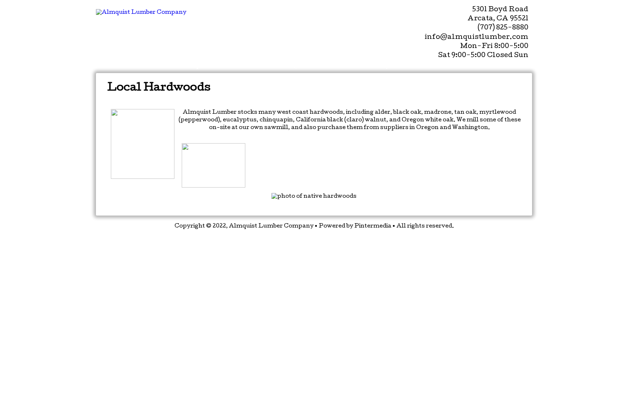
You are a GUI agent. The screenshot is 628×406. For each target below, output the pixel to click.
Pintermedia (372, 226)
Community (371, 66)
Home (112, 66)
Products (155, 66)
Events (250, 66)
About (324, 66)
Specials (205, 66)
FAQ (289, 66)
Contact (429, 66)
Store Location (486, 66)
